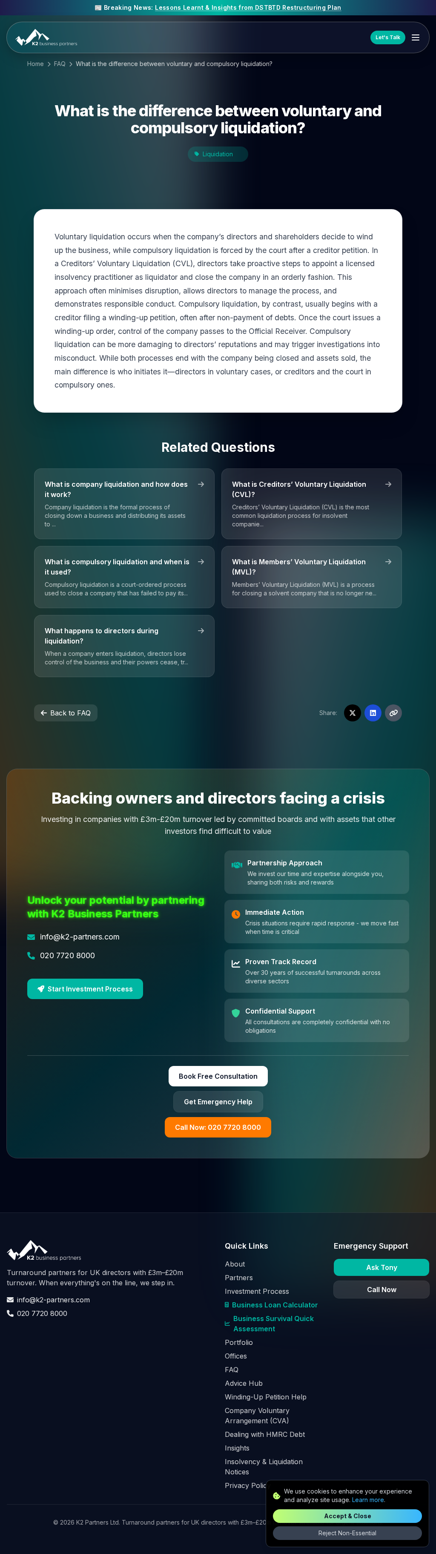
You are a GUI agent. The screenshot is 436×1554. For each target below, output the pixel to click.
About (235, 1264)
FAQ (60, 63)
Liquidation (218, 154)
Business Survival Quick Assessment (273, 1323)
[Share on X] (352, 712)
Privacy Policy (248, 1485)
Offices (236, 1356)
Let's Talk (388, 37)
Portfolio (239, 1342)
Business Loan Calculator (275, 1305)
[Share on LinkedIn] (373, 712)
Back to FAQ (70, 713)
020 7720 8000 (42, 1313)
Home (35, 63)
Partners (239, 1277)
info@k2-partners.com (53, 1299)
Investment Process (257, 1291)
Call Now (381, 1289)
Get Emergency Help (218, 1101)
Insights (237, 1448)
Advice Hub (244, 1383)
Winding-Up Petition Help (266, 1397)
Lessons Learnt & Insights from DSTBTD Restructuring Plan (248, 7)
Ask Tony (381, 1267)
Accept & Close (347, 1516)
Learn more (368, 1499)
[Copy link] (393, 712)
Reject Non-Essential (347, 1533)
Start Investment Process (90, 989)
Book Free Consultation (218, 1076)
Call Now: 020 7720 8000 (218, 1127)
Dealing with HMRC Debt (265, 1434)
